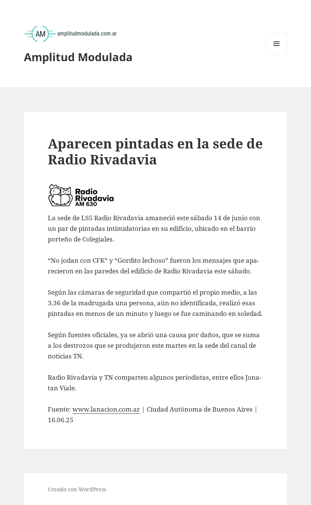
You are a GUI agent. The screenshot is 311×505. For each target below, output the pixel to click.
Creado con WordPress (77, 489)
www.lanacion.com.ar (106, 409)
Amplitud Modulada (78, 56)
